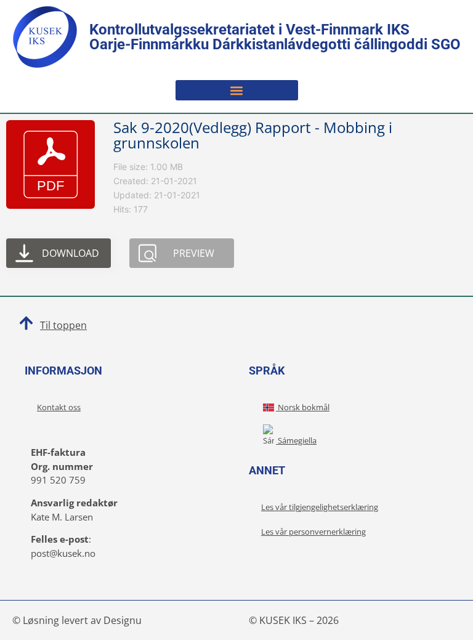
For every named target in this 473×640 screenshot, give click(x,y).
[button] (237, 90)
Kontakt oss (59, 407)
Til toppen (63, 325)
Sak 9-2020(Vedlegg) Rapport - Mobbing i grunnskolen (252, 135)
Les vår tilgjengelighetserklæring (319, 506)
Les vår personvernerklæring (313, 531)
